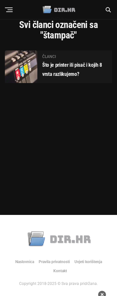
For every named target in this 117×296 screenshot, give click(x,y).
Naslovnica (24, 262)
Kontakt (60, 271)
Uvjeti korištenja (88, 262)
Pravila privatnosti (54, 262)
